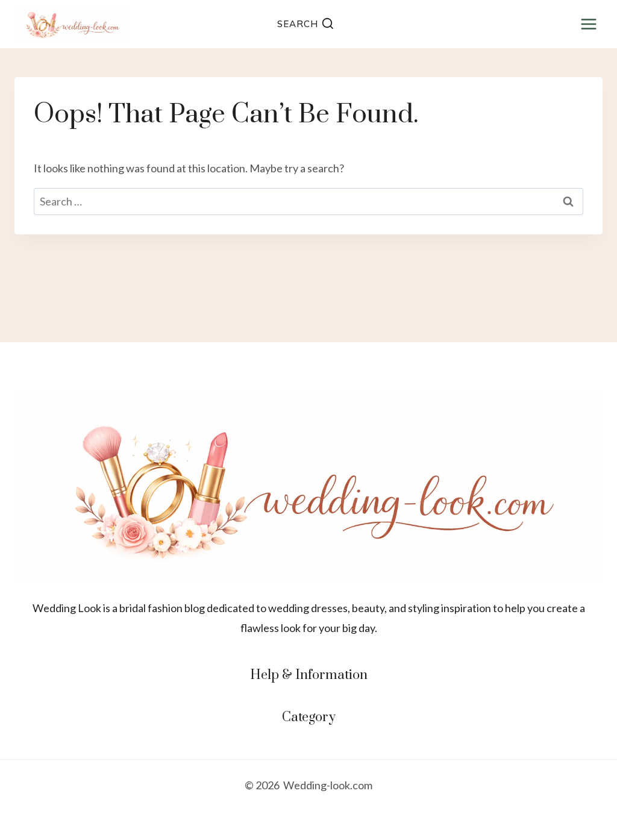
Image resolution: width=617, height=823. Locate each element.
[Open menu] (588, 23)
